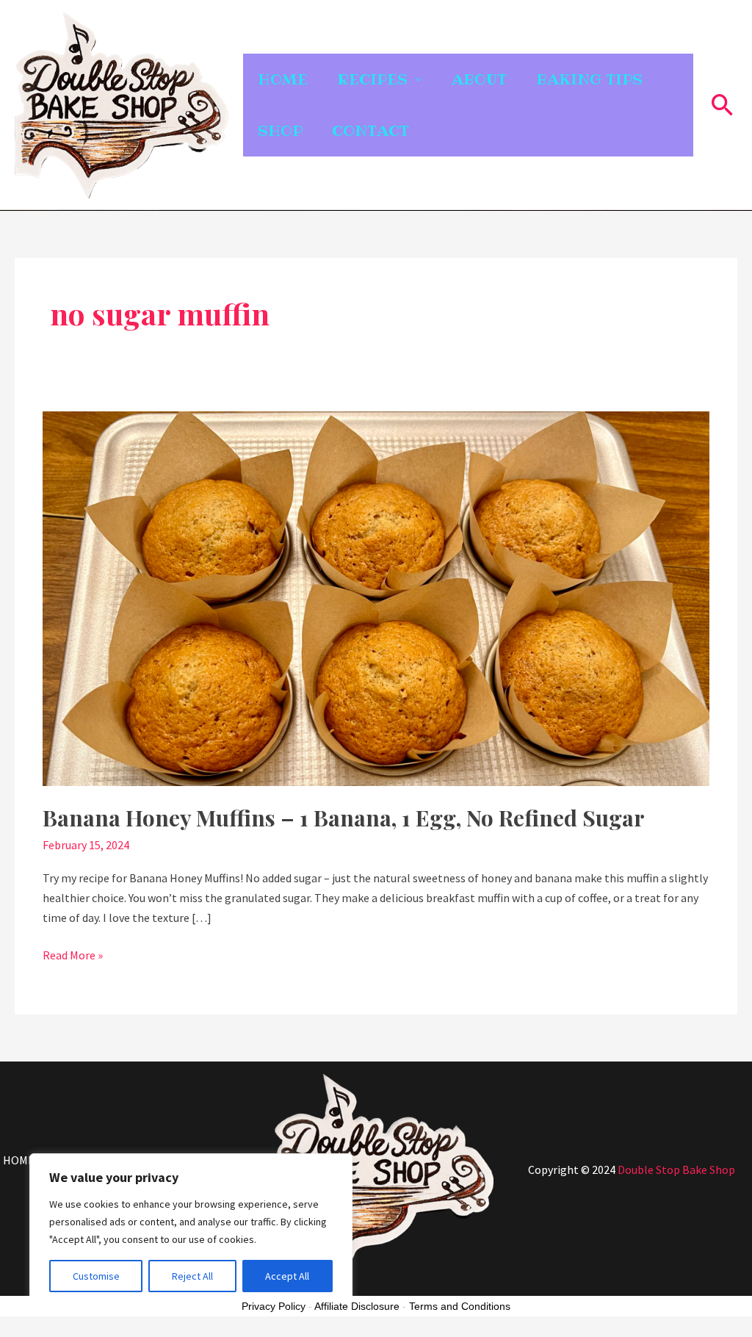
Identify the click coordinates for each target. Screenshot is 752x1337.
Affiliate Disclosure (357, 1306)
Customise (96, 1276)
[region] (190, 1230)
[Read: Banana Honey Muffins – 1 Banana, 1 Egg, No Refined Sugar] (376, 597)
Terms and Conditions (459, 1306)
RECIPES (372, 79)
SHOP (280, 130)
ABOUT (479, 79)
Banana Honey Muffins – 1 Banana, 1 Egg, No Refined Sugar (344, 817)
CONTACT (370, 130)
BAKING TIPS (589, 79)
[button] (722, 105)
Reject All (192, 1276)
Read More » (73, 953)
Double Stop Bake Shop (676, 1169)
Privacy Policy (274, 1306)
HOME (283, 79)
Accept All (287, 1276)
